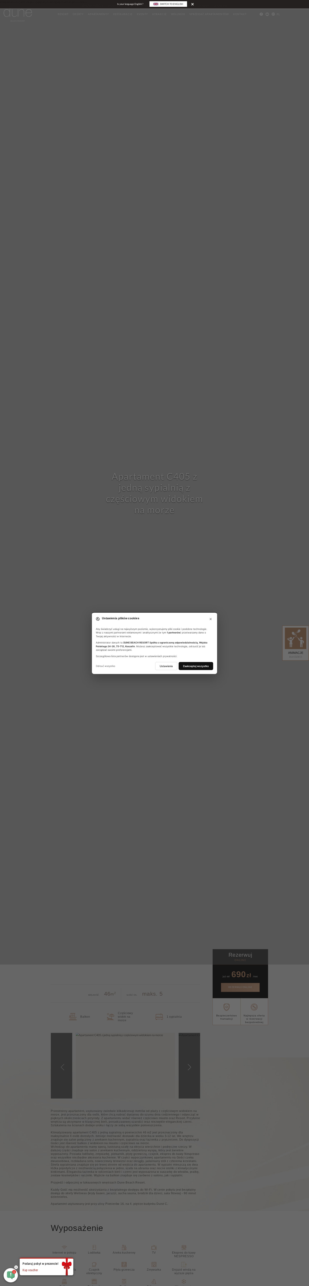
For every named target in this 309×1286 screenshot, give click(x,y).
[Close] (192, 4)
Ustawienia (166, 666)
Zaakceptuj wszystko (196, 666)
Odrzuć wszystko (105, 666)
